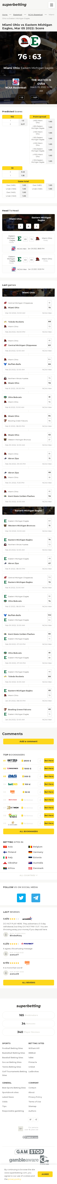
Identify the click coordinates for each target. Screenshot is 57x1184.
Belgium (37, 847)
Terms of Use (34, 1102)
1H (12, 168)
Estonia (37, 857)
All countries (27, 875)
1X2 (12, 117)
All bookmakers (29, 831)
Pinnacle (32, 1062)
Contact (32, 1088)
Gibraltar (12, 863)
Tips (4, 1106)
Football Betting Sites (12, 1048)
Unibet (31, 1067)
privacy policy (14, 1179)
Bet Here (49, 761)
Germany (38, 852)
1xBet (30, 1057)
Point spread (39, 117)
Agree (45, 1174)
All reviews (28, 982)
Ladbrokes (33, 1071)
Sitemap (32, 1106)
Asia (10, 847)
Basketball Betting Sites (13, 1053)
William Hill (33, 1048)
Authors (32, 1111)
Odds (4, 1102)
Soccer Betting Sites (11, 1062)
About (31, 1092)
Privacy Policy (35, 1097)
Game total (23, 181)
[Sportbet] (28, 1006)
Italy (10, 857)
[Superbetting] (28, 5)
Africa (11, 868)
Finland (12, 852)
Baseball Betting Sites (12, 1057)
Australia (38, 863)
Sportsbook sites (10, 1092)
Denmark (38, 868)
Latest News (8, 1097)
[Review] (40, 760)
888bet (32, 1053)
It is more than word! (12, 968)
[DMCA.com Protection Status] (30, 1138)
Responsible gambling (13, 1111)
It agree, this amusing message (17, 948)
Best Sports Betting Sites (14, 1088)
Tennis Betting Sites (11, 1067)
